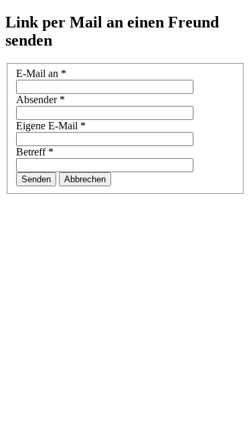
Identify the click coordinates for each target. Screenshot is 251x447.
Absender (40, 99)
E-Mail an (41, 73)
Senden (36, 179)
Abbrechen (85, 179)
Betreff (35, 151)
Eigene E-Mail (51, 125)
